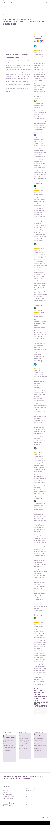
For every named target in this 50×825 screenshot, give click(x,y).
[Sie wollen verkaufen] (3, 736)
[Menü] (46, 3)
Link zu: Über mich (38, 732)
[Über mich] (34, 734)
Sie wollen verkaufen (9, 737)
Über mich (37, 735)
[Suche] (43, 3)
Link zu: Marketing (23, 732)
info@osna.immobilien (8, 798)
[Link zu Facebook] (46, 823)
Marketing (21, 735)
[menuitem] (43, 3)
